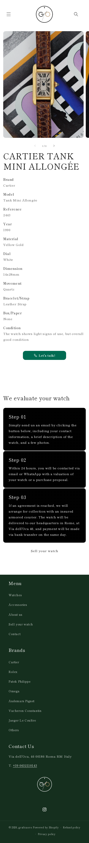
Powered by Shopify (46, 827)
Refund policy (71, 827)
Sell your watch (44, 550)
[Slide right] (54, 145)
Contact (15, 634)
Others (14, 730)
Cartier (14, 662)
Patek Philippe (19, 681)
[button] (8, 14)
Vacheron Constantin (25, 710)
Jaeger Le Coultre (22, 720)
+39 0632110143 (25, 765)
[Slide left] (35, 145)
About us (15, 614)
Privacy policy (47, 834)
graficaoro (25, 827)
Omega (14, 691)
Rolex (13, 671)
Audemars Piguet (22, 701)
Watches (15, 595)
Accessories (18, 604)
